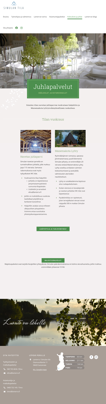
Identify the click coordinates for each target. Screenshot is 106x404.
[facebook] (91, 357)
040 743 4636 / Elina (14, 369)
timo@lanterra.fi (13, 391)
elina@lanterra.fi (13, 373)
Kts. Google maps (40, 369)
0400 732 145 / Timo (15, 387)
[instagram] (96, 357)
